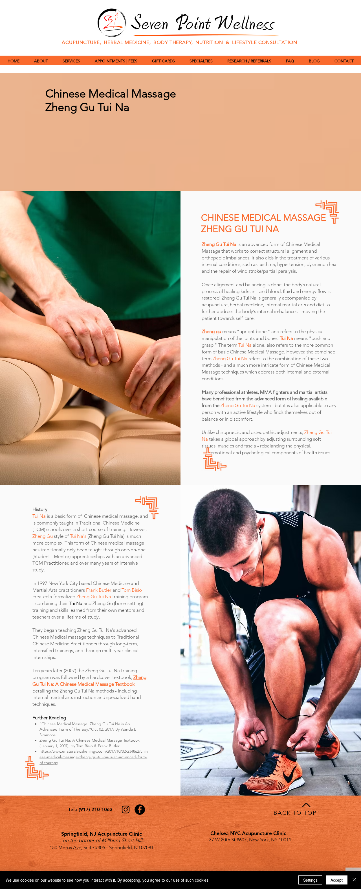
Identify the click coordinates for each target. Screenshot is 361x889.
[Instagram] (125, 809)
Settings (310, 880)
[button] (201, 61)
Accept (337, 880)
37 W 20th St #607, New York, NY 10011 (250, 839)
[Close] (354, 879)
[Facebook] (140, 809)
